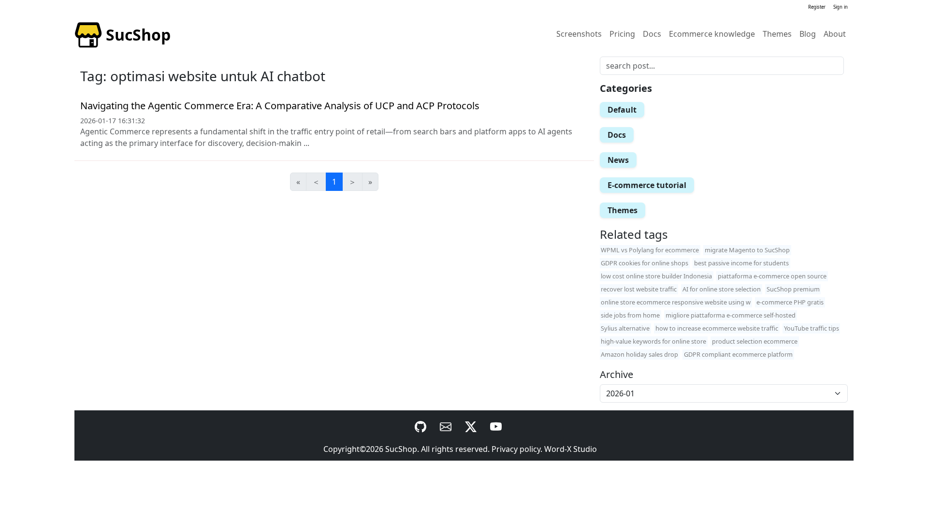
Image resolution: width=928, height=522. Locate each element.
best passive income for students (741, 263)
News (618, 160)
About (835, 34)
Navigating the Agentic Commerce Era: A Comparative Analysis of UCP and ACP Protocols (279, 105)
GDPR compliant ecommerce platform (738, 354)
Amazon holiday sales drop (639, 354)
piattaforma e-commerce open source (772, 276)
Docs (652, 34)
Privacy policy (516, 449)
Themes (777, 34)
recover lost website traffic (639, 289)
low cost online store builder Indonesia (656, 276)
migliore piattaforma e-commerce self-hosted (731, 315)
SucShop (401, 449)
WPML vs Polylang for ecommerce (650, 250)
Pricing (622, 34)
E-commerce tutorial (647, 185)
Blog (807, 34)
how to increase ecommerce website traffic (716, 328)
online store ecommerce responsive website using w (676, 302)
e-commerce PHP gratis (790, 302)
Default (622, 109)
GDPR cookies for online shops (644, 263)
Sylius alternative (625, 328)
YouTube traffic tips (811, 328)
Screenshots (579, 34)
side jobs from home (630, 315)
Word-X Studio (570, 449)
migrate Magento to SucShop (747, 250)
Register (817, 7)
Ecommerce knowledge (712, 34)
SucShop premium (793, 289)
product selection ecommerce (755, 341)
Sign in (840, 7)
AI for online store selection (721, 289)
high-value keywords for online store (653, 341)
